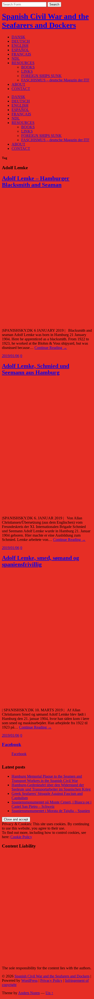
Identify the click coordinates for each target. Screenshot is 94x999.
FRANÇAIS (21, 54)
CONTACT (21, 89)
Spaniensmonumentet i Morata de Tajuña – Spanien (51, 811)
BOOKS (28, 67)
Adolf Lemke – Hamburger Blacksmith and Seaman (35, 181)
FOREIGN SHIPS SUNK (41, 76)
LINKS (27, 71)
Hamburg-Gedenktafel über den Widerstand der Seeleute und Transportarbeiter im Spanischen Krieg (51, 787)
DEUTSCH (21, 41)
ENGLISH (20, 46)
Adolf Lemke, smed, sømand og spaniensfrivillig (40, 561)
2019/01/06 (10, 356)
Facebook (11, 744)
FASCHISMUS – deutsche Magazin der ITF (55, 80)
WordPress (29, 980)
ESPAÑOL (20, 50)
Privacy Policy (51, 980)
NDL (16, 58)
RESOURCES (23, 63)
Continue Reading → (50, 348)
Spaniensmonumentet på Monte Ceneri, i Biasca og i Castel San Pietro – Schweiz (51, 804)
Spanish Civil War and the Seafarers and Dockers (45, 20)
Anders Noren (29, 993)
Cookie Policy (21, 837)
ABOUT (18, 84)
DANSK (18, 37)
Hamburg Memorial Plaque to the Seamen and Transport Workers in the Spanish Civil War (47, 778)
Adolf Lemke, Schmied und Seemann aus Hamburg (35, 369)
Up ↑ (49, 993)
